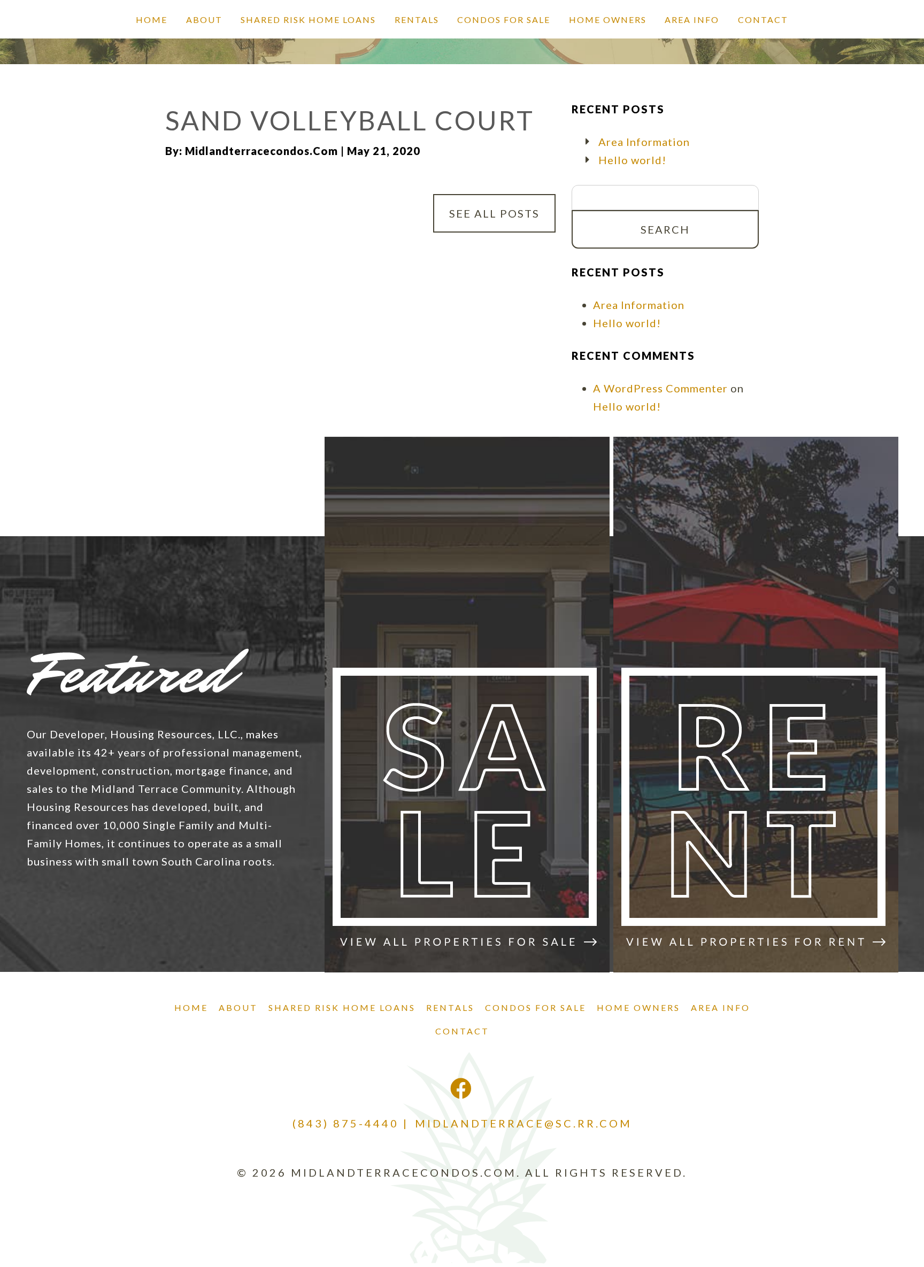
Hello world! (632, 159)
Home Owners (607, 19)
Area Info (692, 19)
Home (151, 19)
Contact (763, 19)
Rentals (417, 19)
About (204, 19)
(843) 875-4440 (345, 1123)
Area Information (644, 141)
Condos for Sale (503, 19)
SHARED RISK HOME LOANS (308, 19)
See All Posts (494, 213)
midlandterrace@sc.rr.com (523, 1123)
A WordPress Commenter (660, 388)
